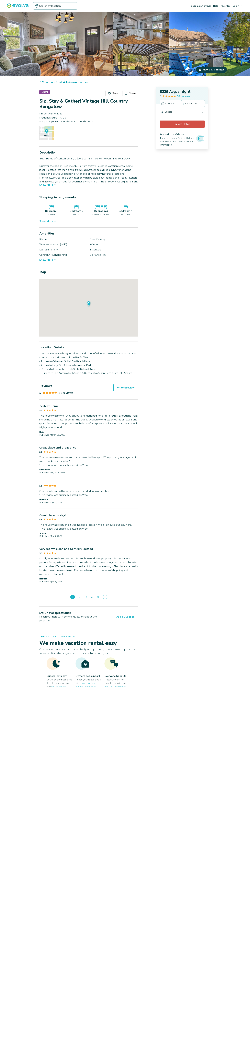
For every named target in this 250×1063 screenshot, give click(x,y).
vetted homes (58, 686)
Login (236, 6)
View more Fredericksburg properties (65, 82)
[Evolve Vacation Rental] (18, 7)
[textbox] (55, 6)
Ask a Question (125, 616)
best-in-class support (115, 686)
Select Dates (182, 124)
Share (132, 93)
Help (215, 6)
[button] (182, 112)
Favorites (225, 6)
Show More (46, 185)
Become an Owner (201, 6)
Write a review (126, 387)
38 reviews (183, 96)
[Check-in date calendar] (162, 103)
